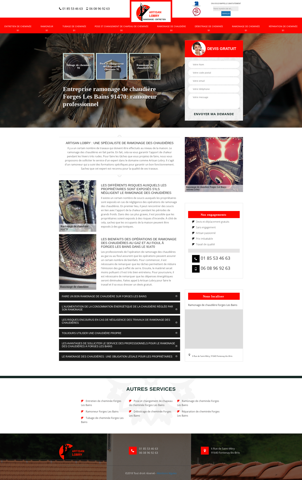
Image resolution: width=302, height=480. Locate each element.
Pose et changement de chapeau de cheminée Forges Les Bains (151, 403)
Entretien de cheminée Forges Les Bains (101, 403)
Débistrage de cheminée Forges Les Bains (150, 413)
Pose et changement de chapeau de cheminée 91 (121, 28)
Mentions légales (167, 473)
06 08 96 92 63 (99, 9)
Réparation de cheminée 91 (283, 28)
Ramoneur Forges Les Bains (102, 411)
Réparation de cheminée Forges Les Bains (198, 413)
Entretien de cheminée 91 (17, 28)
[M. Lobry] (151, 12)
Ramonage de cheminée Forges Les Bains (198, 403)
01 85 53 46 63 (72, 9)
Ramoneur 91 (47, 28)
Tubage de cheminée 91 (74, 28)
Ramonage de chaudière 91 (171, 28)
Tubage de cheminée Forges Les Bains (102, 420)
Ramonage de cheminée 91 (246, 28)
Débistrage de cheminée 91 (209, 28)
